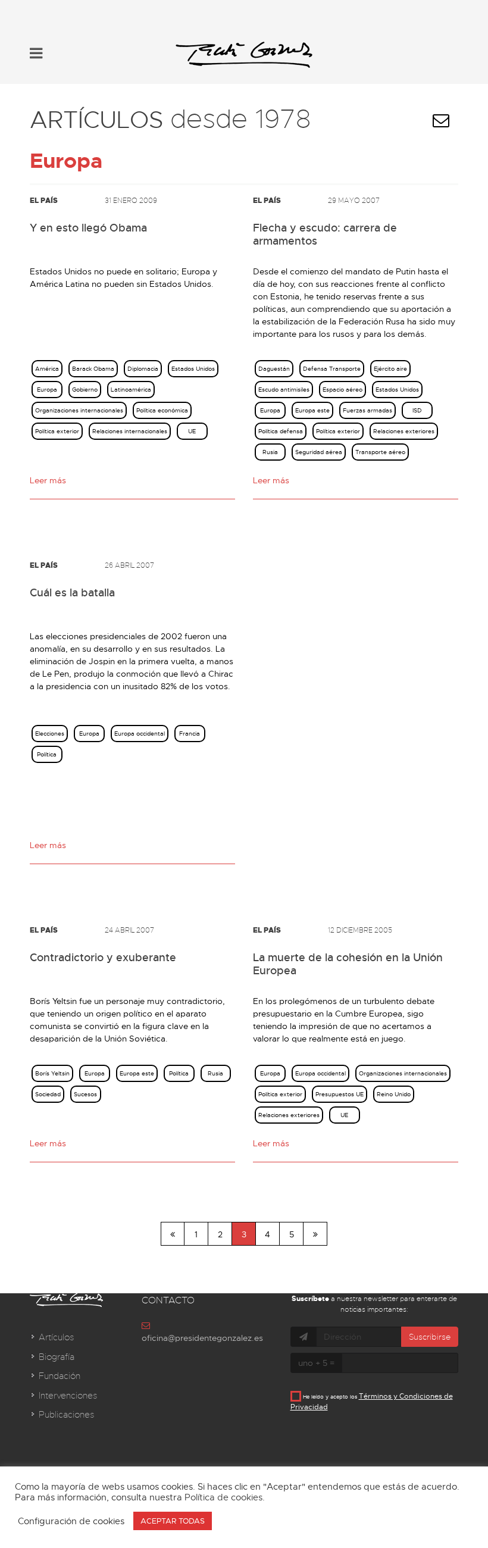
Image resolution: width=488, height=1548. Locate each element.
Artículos (56, 1337)
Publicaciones (66, 1414)
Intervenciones (68, 1395)
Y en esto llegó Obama (88, 227)
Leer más (48, 480)
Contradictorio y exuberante (103, 957)
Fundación (59, 1376)
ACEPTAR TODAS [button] (172, 1521)
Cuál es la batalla (72, 592)
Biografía (56, 1357)
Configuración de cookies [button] (71, 1521)
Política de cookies (223, 1497)
